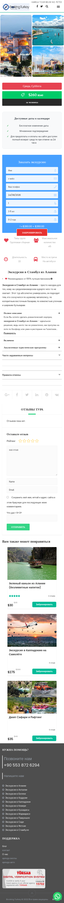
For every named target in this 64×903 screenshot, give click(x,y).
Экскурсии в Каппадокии (18, 801)
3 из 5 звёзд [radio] (28, 441)
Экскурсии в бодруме (16, 797)
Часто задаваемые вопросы (17, 355)
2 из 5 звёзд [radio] (24, 441)
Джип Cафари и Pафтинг (25, 717)
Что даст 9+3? (14, 512)
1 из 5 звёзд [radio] (20, 441)
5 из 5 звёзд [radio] (37, 441)
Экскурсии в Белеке (15, 793)
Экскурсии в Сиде (14, 821)
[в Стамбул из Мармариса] (48, 62)
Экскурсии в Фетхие (15, 825)
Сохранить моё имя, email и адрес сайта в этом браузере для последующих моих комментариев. (31, 502)
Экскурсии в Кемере (15, 805)
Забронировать (44, 604)
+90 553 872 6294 (21, 765)
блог (4, 846)
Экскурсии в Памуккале (17, 817)
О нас (5, 854)
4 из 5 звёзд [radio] (33, 441)
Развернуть (10, 333)
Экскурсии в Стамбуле (17, 829)
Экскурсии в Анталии (16, 789)
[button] (57, 896)
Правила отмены (11, 374)
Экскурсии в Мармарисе (17, 813)
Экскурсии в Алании (15, 785)
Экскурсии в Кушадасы (17, 809)
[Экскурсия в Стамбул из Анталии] (16, 46)
